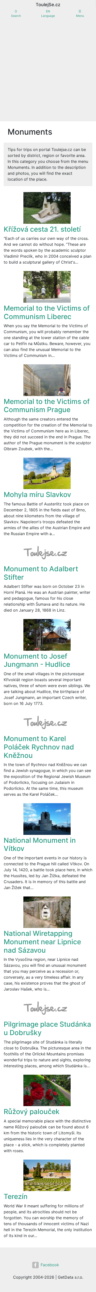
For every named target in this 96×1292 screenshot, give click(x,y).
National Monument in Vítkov (40, 844)
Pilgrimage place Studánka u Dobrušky (47, 1028)
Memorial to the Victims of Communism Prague (47, 405)
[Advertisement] (48, 70)
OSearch (16, 13)
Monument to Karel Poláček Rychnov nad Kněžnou (39, 746)
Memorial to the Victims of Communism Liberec (47, 312)
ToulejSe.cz (48, 4)
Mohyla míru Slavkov (37, 494)
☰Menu (80, 13)
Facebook (50, 1264)
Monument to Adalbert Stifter (41, 573)
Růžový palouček (32, 1111)
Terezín (16, 1196)
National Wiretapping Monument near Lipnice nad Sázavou (42, 941)
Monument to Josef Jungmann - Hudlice (37, 660)
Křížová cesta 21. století (42, 229)
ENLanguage (48, 13)
